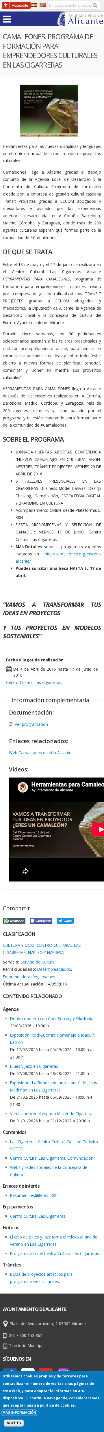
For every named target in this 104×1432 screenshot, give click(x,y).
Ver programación (31, 724)
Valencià (43, 5)
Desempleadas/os (54, 969)
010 (12, 1335)
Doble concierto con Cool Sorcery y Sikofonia (51, 1018)
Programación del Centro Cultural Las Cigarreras (54, 1253)
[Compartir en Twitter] (65, 920)
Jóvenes (47, 976)
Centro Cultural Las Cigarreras (33, 682)
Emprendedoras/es (20, 976)
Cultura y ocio (18, 945)
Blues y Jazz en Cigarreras (34, 1066)
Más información (19, 1413)
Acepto (14, 1423)
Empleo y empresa (46, 952)
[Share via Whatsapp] (14, 920)
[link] (80, 22)
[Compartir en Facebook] (41, 920)
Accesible (20, 5)
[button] (18, 18)
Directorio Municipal (26, 1345)
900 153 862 (30, 1335)
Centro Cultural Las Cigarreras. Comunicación (51, 1158)
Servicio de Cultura (38, 962)
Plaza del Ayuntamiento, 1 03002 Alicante (48, 1324)
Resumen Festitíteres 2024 (34, 1195)
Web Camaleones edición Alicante (40, 752)
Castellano (34, 5)
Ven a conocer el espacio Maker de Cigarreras (52, 1113)
